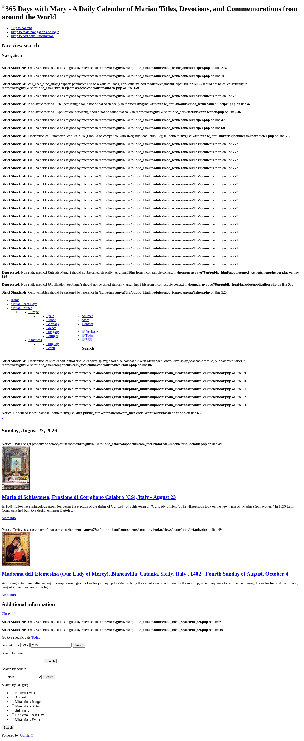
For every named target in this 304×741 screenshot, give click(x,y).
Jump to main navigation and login (35, 32)
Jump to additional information (32, 36)
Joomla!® (26, 735)
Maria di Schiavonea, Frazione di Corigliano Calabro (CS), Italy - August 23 (89, 497)
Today (35, 637)
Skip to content (21, 28)
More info (9, 518)
